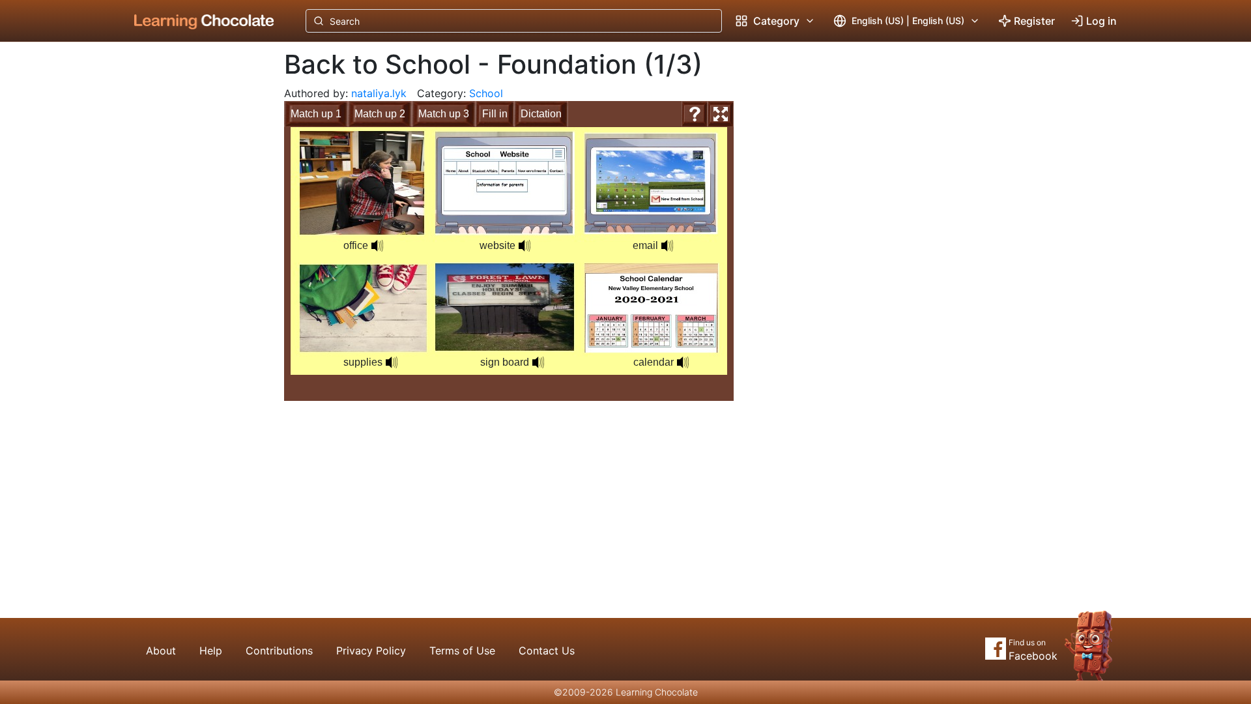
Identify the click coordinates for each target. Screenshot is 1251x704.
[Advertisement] (194, 257)
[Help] (695, 114)
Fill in (495, 113)
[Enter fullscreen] (721, 114)
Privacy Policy (371, 650)
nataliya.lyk (379, 93)
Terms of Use (462, 650)
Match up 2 (379, 113)
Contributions (279, 650)
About (161, 650)
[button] (377, 245)
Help (210, 650)
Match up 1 (316, 113)
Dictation (541, 113)
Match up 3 (443, 113)
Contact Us (547, 650)
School (486, 93)
